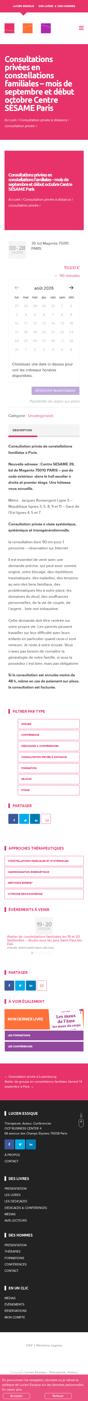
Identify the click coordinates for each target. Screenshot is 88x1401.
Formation (29, 768)
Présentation (16, 1189)
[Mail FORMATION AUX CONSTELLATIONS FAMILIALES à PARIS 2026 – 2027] (42, 986)
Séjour (26, 779)
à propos (12, 1155)
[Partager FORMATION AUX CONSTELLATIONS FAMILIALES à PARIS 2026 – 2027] (9, 986)
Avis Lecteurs (16, 1220)
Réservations (16, 1311)
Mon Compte (15, 1317)
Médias (10, 1214)
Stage (25, 790)
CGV (29, 1345)
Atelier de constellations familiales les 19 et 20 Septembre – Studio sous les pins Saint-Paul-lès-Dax (45, 940)
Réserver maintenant (55, 390)
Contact (12, 1161)
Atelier (26, 724)
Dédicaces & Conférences (40, 746)
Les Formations (19, 1035)
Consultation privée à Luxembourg (30, 1077)
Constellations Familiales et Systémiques (38, 861)
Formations (14, 1258)
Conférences (16, 1264)
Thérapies (13, 1251)
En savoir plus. (12, 1389)
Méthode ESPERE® (20, 883)
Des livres (46, 6)
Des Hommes (66, 6)
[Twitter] (20, 1144)
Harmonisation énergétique (28, 872)
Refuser (58, 1396)
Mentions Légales (49, 1345)
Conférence (30, 735)
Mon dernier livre (25, 1019)
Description (22, 430)
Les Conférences (20, 1046)
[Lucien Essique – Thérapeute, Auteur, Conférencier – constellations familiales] (28, 28)
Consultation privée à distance (43, 120)
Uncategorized (40, 415)
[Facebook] (9, 1144)
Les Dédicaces (16, 1201)
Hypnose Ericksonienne (25, 894)
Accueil (10, 120)
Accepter (16, 1396)
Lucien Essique (23, 6)
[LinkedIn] (31, 1144)
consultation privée (20, 126)
